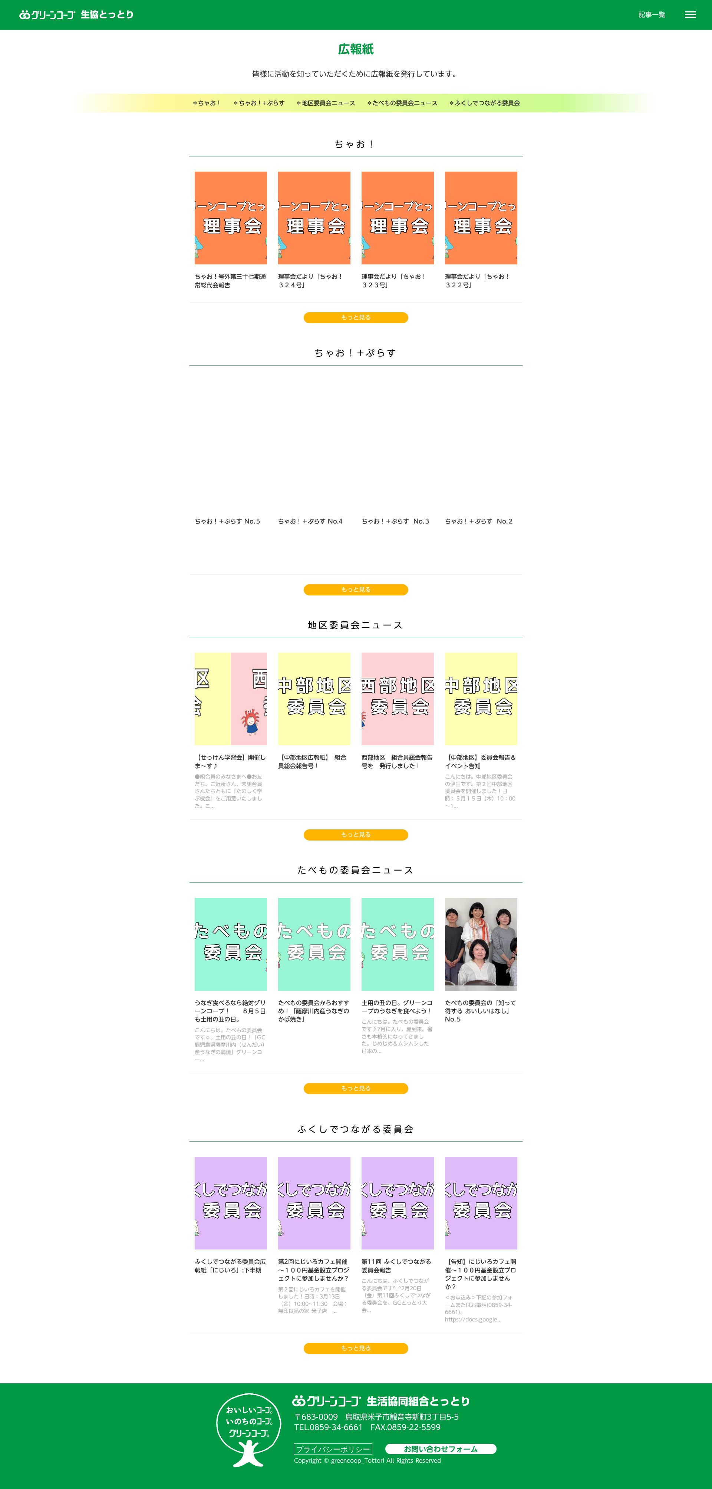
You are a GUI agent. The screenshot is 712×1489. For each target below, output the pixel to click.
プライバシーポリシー (333, 1449)
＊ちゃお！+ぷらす (259, 103)
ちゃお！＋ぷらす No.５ (228, 521)
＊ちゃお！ (207, 103)
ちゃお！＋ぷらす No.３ (396, 521)
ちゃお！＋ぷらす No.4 (310, 521)
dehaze (690, 15)
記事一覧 (652, 14)
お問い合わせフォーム (441, 1449)
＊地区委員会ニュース (325, 103)
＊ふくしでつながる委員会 (484, 103)
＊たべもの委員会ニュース (402, 103)
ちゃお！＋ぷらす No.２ (479, 521)
